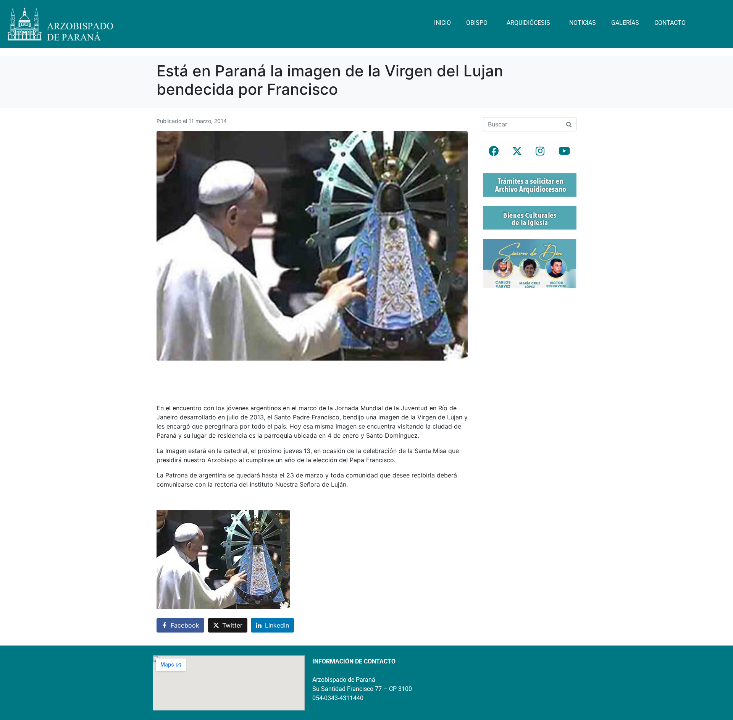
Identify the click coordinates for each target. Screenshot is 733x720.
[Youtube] (563, 151)
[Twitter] (517, 151)
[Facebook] (493, 151)
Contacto (670, 22)
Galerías (625, 22)
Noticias (582, 22)
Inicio (442, 22)
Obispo (477, 22)
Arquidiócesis (528, 22)
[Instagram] (540, 151)
